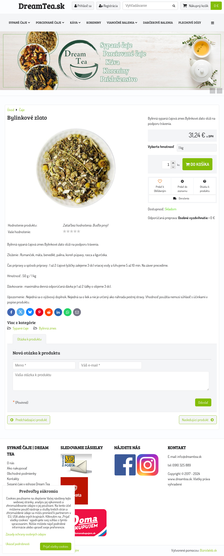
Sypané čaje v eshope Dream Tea (28, 484)
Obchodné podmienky (21, 473)
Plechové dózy (189, 22)
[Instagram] (148, 474)
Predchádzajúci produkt (31, 420)
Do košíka (199, 164)
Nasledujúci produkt (195, 420)
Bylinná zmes (47, 328)
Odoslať (203, 402)
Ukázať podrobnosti (18, 544)
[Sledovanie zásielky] (76, 474)
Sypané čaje (18, 22)
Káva (74, 22)
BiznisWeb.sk (208, 550)
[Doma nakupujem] (84, 535)
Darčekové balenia (158, 22)
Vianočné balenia (120, 22)
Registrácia (110, 6)
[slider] (71, 231)
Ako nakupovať (17, 468)
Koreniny (93, 22)
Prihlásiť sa (84, 6)
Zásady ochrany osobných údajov (26, 534)
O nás (10, 463)
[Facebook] (125, 474)
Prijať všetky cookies (55, 546)
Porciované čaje (48, 22)
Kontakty (13, 478)
